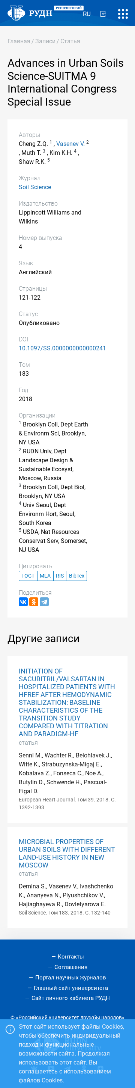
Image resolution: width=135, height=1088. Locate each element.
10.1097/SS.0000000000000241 (62, 348)
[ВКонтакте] (23, 601)
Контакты (71, 956)
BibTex (76, 576)
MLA (45, 576)
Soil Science (35, 187)
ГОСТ (27, 576)
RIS (60, 576)
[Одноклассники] (33, 601)
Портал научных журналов (70, 977)
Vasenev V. (70, 143)
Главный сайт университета (71, 988)
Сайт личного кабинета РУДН (71, 998)
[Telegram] (44, 601)
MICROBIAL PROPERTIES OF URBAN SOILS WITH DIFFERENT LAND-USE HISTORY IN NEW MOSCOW (67, 853)
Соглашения (70, 967)
